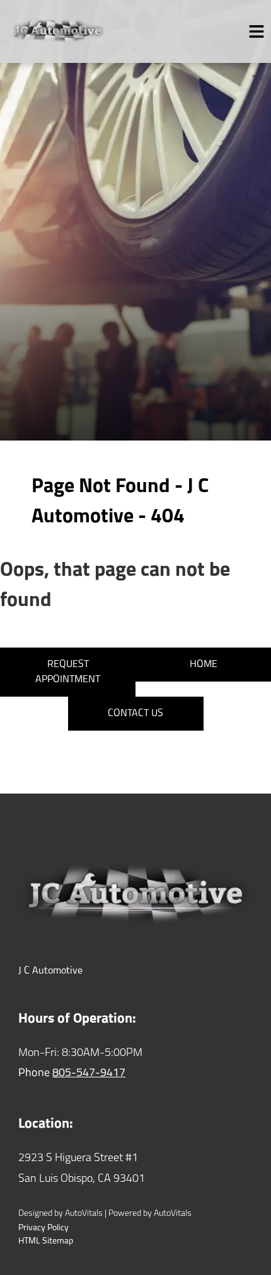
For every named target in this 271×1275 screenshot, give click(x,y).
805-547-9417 (88, 1073)
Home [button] (203, 665)
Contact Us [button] (135, 714)
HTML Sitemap (45, 1241)
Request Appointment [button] (67, 672)
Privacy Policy (43, 1228)
